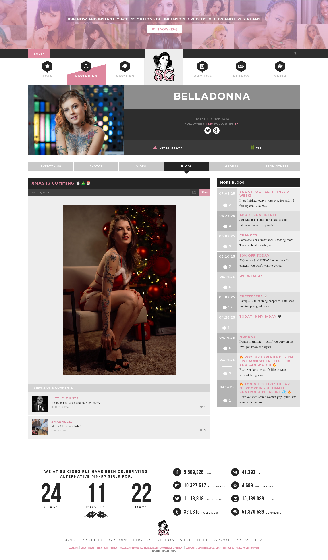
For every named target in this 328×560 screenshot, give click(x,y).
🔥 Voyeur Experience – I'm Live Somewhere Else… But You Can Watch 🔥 (266, 361)
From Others (277, 166)
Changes (248, 235)
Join (47, 76)
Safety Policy (110, 547)
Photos (202, 76)
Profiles (86, 76)
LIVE (260, 540)
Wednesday (251, 276)
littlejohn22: (65, 398)
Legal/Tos (74, 547)
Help (203, 540)
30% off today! (255, 255)
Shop (280, 76)
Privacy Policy (95, 547)
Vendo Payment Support (247, 547)
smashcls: (61, 421)
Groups (125, 76)
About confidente (258, 215)
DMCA (83, 547)
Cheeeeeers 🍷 (253, 296)
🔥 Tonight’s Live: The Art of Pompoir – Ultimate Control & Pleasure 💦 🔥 (265, 388)
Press (242, 540)
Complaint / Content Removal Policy (203, 547)
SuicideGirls (164, 54)
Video (141, 166)
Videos (241, 76)
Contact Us (228, 547)
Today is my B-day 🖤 (260, 316)
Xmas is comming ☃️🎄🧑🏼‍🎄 (61, 183)
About (222, 540)
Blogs (186, 166)
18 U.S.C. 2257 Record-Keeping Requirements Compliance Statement (151, 547)
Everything (51, 166)
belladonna (212, 96)
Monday (247, 337)
